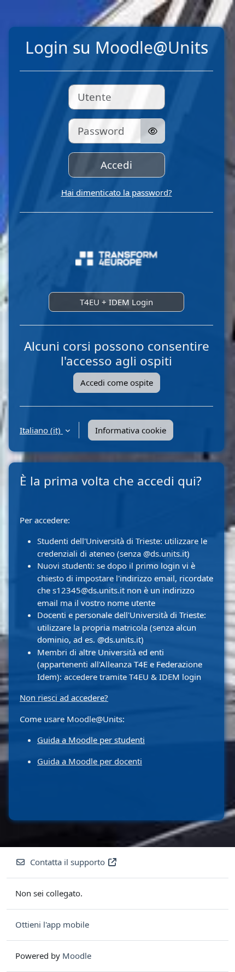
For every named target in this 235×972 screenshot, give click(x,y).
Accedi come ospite (116, 382)
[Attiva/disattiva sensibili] (152, 131)
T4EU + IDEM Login (116, 301)
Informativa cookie (130, 430)
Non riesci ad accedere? (64, 697)
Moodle (76, 955)
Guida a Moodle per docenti (89, 761)
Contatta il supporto (67, 861)
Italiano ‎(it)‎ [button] (41, 430)
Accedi (116, 164)
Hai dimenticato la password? (116, 192)
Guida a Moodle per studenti (91, 739)
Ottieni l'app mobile (52, 924)
